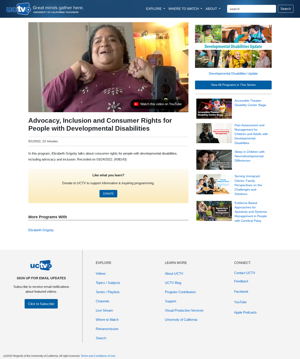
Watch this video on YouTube (158, 105)
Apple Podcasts (245, 312)
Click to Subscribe (41, 304)
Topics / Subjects (108, 283)
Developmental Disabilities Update (233, 73)
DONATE (108, 193)
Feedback (241, 281)
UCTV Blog (173, 283)
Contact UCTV (244, 273)
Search (285, 9)
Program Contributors (180, 292)
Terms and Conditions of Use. (98, 355)
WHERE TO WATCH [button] (184, 9)
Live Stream (104, 310)
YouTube (240, 302)
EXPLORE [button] (154, 9)
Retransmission (107, 329)
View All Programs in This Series (233, 85)
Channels (102, 301)
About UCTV (174, 273)
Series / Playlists (108, 292)
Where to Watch (107, 319)
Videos (101, 273)
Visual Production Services (184, 310)
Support (170, 301)
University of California (181, 319)
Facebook (241, 291)
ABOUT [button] (212, 9)
